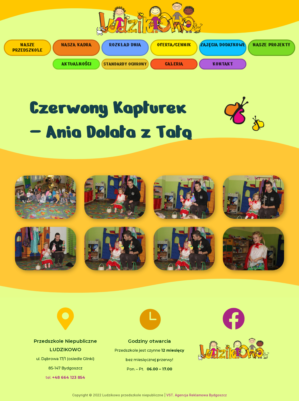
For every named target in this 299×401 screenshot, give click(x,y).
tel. (65, 377)
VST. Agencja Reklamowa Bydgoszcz (196, 395)
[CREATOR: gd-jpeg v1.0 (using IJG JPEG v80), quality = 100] (45, 218)
